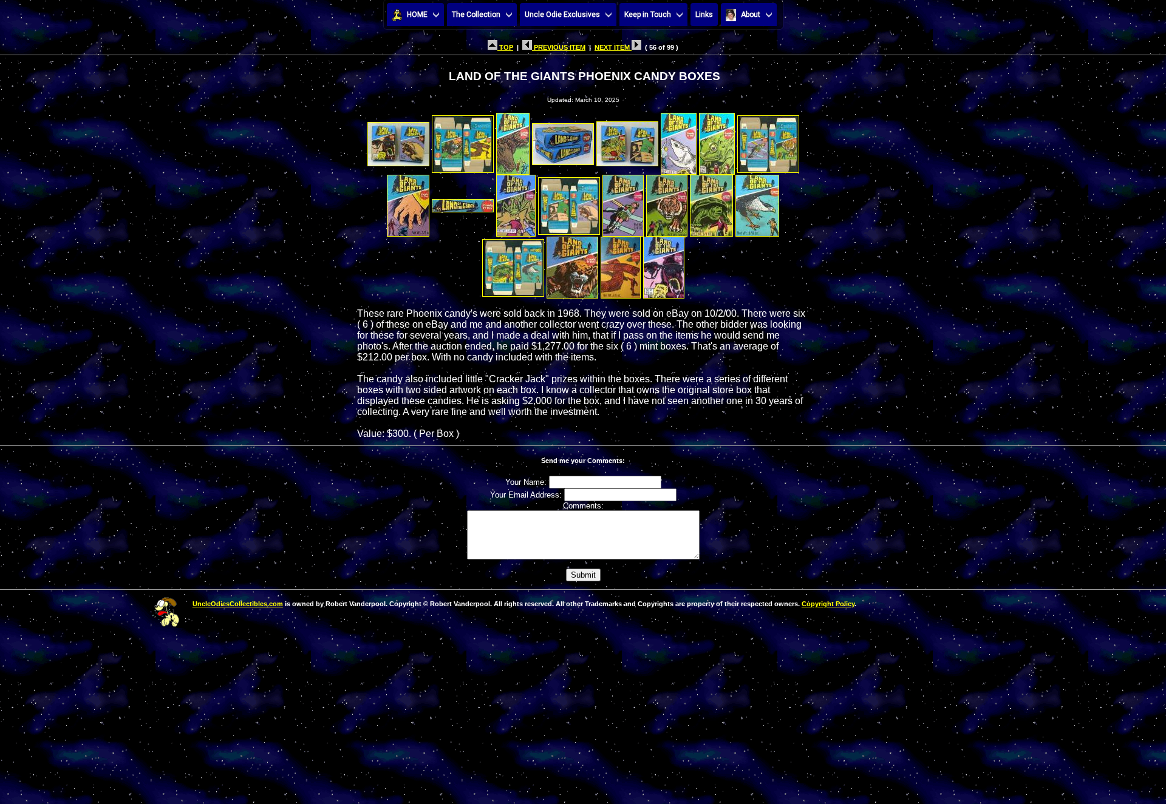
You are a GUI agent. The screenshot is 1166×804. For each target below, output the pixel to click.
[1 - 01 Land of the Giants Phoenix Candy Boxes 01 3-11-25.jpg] (398, 140)
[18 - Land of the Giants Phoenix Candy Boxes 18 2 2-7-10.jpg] (572, 264)
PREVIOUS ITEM (558, 47)
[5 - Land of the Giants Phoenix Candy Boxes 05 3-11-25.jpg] (627, 140)
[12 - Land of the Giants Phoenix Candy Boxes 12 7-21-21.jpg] (569, 202)
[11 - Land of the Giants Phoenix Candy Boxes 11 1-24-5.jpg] (516, 202)
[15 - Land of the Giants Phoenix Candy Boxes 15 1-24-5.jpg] (711, 202)
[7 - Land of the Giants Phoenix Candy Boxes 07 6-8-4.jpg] (717, 140)
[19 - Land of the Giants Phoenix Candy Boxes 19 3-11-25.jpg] (621, 264)
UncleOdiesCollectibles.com (238, 603)
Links (704, 14)
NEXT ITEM (613, 47)
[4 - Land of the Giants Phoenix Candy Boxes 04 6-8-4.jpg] (563, 140)
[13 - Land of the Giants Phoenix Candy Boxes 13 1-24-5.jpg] (623, 202)
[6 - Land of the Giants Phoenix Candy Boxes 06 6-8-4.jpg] (679, 140)
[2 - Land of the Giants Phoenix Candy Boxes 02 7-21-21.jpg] (463, 140)
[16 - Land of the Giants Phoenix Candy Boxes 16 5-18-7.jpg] (757, 202)
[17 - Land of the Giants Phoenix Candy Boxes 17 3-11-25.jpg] (513, 264)
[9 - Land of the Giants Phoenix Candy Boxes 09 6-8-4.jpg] (408, 202)
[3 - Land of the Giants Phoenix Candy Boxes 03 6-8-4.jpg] (513, 140)
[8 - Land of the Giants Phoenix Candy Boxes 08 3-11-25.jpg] (768, 140)
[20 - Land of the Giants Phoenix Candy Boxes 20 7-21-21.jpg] (663, 264)
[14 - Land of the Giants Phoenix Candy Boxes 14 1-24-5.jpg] (666, 202)
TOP (505, 47)
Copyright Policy (828, 603)
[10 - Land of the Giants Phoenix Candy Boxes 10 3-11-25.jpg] (463, 202)
